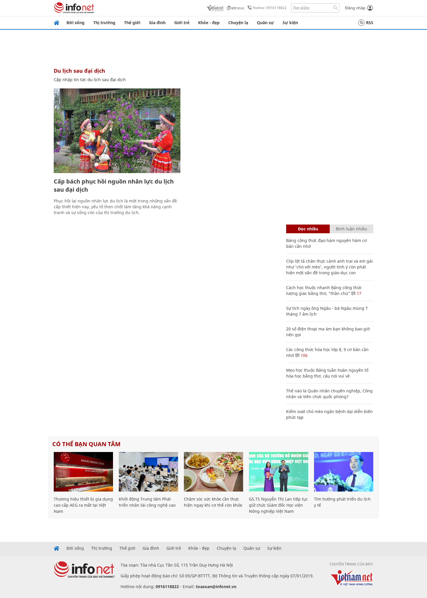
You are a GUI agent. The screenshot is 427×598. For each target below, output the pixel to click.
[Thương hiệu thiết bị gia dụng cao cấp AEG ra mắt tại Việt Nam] (83, 472)
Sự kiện (290, 22)
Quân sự (265, 22)
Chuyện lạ (238, 22)
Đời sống (76, 22)
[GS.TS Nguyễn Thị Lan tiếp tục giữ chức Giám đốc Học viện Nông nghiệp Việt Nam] (278, 472)
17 (358, 293)
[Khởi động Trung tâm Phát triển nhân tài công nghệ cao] (148, 472)
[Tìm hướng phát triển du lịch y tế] (343, 472)
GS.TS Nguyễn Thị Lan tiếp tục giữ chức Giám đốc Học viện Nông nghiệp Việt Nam (278, 505)
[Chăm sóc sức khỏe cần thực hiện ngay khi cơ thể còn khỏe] (213, 472)
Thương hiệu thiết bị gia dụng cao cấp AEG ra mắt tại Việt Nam (83, 505)
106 (303, 355)
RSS (369, 22)
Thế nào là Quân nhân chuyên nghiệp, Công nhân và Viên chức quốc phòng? (329, 393)
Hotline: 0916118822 (270, 7)
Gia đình (157, 22)
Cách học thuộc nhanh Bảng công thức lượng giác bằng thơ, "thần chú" (324, 290)
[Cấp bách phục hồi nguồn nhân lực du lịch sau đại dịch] (117, 130)
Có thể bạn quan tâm (86, 444)
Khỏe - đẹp (209, 22)
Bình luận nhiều (351, 229)
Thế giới (132, 22)
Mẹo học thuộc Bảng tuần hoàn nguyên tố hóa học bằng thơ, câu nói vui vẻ (327, 373)
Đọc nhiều (308, 229)
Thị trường (104, 22)
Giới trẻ (181, 22)
